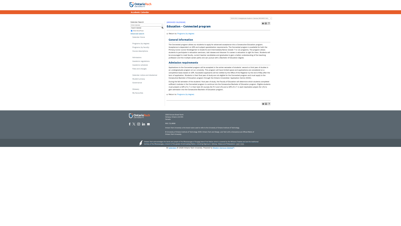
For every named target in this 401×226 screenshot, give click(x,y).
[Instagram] (138, 124)
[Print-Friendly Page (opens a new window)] (266, 23)
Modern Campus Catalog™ (223, 148)
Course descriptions (140, 51)
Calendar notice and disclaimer (144, 75)
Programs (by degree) (140, 43)
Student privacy (138, 79)
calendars (172, 148)
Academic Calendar (140, 12)
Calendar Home (138, 37)
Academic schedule (140, 65)
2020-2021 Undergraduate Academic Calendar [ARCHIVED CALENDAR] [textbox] (251, 18)
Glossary (135, 89)
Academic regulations (141, 61)
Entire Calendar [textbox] (135, 25)
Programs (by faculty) (140, 47)
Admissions (136, 57)
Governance (137, 83)
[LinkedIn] (143, 124)
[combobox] (251, 18)
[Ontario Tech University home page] (140, 4)
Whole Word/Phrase (138, 31)
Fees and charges (139, 69)
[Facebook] (129, 124)
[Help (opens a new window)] (269, 23)
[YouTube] (148, 124)
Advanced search (137, 34)
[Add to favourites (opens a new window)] (263, 23)
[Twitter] (134, 124)
